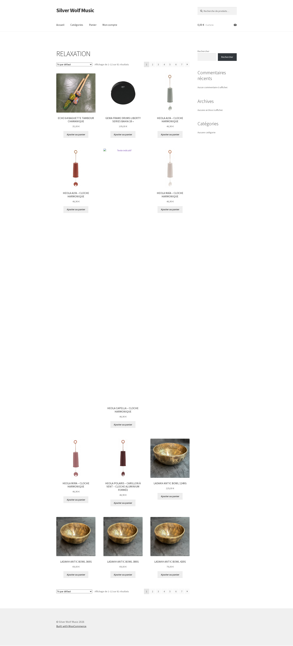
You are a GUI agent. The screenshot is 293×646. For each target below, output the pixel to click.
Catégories (76, 24)
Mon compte (109, 24)
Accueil (60, 24)
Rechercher (203, 51)
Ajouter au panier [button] (76, 134)
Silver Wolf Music (75, 10)
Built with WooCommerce (71, 626)
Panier (92, 24)
